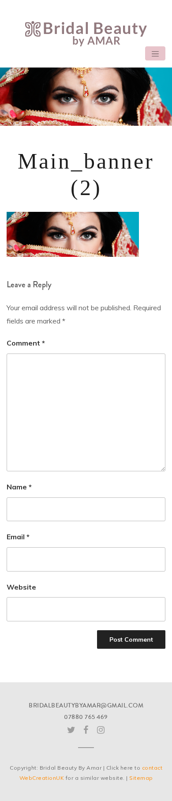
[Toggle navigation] (155, 53)
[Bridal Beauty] (86, 33)
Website (21, 587)
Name (19, 486)
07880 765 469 (86, 717)
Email (18, 536)
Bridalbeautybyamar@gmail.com (86, 705)
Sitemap (141, 778)
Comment (26, 342)
